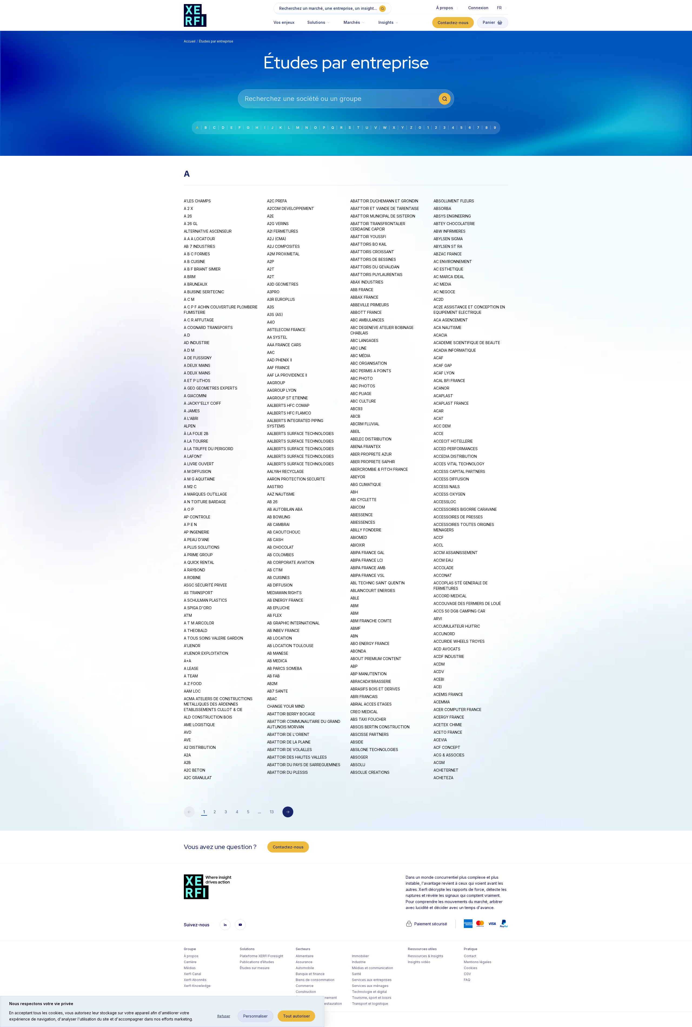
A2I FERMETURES (282, 231)
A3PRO (273, 291)
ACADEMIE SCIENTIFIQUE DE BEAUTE (467, 342)
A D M (189, 350)
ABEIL (355, 431)
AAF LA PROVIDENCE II (287, 375)
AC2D (439, 299)
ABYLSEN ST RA (448, 246)
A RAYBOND (194, 570)
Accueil (189, 41)
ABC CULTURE (363, 401)
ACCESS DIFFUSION (451, 479)
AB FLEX (274, 615)
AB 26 (272, 501)
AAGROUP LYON (281, 390)
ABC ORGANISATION (368, 363)
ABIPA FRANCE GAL (367, 552)
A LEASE (191, 668)
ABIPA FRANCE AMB (367, 567)
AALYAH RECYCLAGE (285, 471)
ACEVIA (440, 740)
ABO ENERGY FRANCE (370, 643)
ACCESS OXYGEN (449, 494)
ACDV (439, 671)
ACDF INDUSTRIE (449, 656)
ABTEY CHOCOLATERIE (454, 223)
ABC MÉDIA (360, 355)
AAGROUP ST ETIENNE (287, 398)
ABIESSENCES (362, 522)
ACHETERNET (446, 770)
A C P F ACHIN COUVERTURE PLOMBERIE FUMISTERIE (221, 310)
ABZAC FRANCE (448, 254)
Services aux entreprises (372, 980)
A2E (270, 216)
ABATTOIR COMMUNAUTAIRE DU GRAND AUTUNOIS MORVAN (303, 724)
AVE (187, 740)
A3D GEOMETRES (282, 284)
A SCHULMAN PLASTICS (205, 600)
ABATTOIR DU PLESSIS (287, 772)
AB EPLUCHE (278, 607)
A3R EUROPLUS (281, 299)
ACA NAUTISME (447, 327)
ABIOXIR (357, 545)
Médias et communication (372, 968)
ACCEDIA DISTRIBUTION (455, 456)
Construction (306, 992)
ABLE (354, 598)
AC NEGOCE (444, 291)
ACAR (439, 411)
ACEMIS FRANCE (448, 694)
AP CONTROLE (197, 517)
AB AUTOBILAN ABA (284, 509)
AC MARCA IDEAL (449, 276)
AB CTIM (274, 570)
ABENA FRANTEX (365, 446)
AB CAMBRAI (278, 524)
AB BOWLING (278, 517)
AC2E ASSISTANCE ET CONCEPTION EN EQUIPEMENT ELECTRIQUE (469, 310)
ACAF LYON (444, 373)
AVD (187, 732)
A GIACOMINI (195, 395)
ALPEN (189, 426)
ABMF (355, 628)
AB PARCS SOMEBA (284, 668)
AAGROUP (276, 382)
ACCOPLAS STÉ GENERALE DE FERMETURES (461, 586)
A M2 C (190, 486)
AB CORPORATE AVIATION (290, 562)
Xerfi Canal (192, 974)
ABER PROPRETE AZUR (371, 454)
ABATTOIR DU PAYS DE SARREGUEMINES (303, 764)
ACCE (439, 433)
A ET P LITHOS (197, 380)
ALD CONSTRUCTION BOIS (208, 717)
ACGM (439, 762)
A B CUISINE (194, 261)
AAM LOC (192, 691)
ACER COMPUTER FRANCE (457, 709)
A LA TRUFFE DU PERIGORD (208, 448)
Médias (190, 968)
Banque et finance (310, 974)
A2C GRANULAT (198, 777)
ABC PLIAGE (360, 393)
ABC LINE (358, 348)
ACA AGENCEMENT (451, 320)
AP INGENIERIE (196, 532)
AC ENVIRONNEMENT (453, 261)
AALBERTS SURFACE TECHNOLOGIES (300, 433)
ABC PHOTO (361, 378)
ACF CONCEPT (447, 747)
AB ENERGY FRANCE (285, 600)
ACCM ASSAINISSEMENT (456, 552)
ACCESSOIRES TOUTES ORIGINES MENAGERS (464, 527)
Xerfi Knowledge (197, 986)
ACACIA (440, 335)
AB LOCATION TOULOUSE (290, 645)
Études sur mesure (255, 968)
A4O (271, 322)
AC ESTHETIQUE (448, 269)
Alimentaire (305, 956)
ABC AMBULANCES (367, 320)
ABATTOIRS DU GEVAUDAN (374, 267)
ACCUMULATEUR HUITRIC (457, 626)
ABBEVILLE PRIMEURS (369, 304)
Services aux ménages (370, 986)
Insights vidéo (419, 962)
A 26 (188, 216)
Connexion (478, 7)
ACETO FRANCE (448, 732)
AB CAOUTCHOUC (283, 532)
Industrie (359, 962)
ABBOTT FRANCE (366, 312)
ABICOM (357, 507)
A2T (270, 269)
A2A (187, 755)
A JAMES (192, 411)
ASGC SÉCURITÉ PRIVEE (205, 585)
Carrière (190, 962)
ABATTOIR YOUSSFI (368, 236)
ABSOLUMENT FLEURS (454, 201)
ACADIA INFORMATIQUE (455, 350)
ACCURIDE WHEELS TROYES (459, 641)
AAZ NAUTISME (281, 494)
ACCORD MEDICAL (450, 596)
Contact (470, 956)
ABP (354, 666)
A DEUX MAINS (197, 365)
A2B (187, 762)
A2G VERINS (278, 223)
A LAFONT (193, 456)
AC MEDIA (442, 284)
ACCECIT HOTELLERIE (453, 441)
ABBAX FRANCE (364, 297)
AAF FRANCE (278, 367)
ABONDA (358, 651)
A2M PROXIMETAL (283, 254)
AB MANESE (277, 653)
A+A (187, 661)
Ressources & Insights (425, 956)
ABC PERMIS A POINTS (370, 370)
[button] (319, 25)
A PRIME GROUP (198, 554)
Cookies (470, 968)
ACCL (438, 545)
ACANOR (441, 388)
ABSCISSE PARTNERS (369, 734)
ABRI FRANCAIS (364, 696)
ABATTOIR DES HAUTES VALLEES (297, 757)
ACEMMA (442, 702)
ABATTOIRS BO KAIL (368, 244)
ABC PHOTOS (362, 386)
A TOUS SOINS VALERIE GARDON (213, 638)
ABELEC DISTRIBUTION (370, 439)
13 (272, 811)
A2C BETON (194, 770)
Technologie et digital (369, 992)
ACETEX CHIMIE (448, 724)
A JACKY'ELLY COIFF (202, 403)
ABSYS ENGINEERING (452, 216)
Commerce (305, 986)
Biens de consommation (315, 980)
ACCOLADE (444, 567)
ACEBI (439, 679)
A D (187, 335)
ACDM (439, 664)
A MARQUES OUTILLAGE (205, 494)
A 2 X (188, 208)
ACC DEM (442, 426)
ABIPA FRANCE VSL (367, 575)
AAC (271, 352)
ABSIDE (356, 742)
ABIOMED (358, 537)
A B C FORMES (197, 254)
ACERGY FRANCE (449, 717)
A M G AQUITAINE (199, 479)
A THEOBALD (195, 630)
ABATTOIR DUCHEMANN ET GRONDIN (384, 201)
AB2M (272, 683)
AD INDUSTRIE (196, 342)
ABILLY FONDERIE (365, 530)
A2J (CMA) (276, 238)
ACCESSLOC (445, 501)
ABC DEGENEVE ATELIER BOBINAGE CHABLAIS (382, 330)
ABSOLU (357, 764)
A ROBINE (192, 577)
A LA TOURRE (196, 441)
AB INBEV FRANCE (283, 630)
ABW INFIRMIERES (449, 231)
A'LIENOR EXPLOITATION (206, 653)
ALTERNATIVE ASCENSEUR (208, 231)
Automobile (305, 968)
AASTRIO (275, 486)
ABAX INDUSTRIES (366, 282)
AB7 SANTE (277, 691)
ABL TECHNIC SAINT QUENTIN (377, 583)
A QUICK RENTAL (199, 562)
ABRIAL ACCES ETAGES (371, 704)
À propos (191, 956)
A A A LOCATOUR (199, 238)
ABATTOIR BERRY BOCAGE (291, 714)
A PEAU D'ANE (196, 539)
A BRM (189, 276)
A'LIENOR (192, 645)
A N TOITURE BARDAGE (205, 501)
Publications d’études (257, 962)
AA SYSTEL (277, 337)
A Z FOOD (193, 683)
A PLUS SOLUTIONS (201, 547)
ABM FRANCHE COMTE (371, 620)
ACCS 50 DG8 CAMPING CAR (459, 611)
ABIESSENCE (361, 514)
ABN (354, 636)
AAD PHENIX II (279, 360)
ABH (354, 492)
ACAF (438, 358)
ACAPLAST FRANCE (451, 403)
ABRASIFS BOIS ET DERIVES (375, 689)
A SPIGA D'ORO (198, 607)
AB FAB (273, 676)
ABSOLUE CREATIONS (370, 772)
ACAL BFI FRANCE (449, 380)
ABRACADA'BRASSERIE (370, 681)
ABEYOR (357, 477)
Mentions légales (477, 962)
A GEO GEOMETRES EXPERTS (210, 388)
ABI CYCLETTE (363, 499)
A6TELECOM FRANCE (286, 329)
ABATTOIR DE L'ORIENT (288, 734)
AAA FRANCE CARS (284, 345)
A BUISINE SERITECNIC (204, 291)
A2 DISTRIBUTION (200, 747)
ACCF (439, 537)
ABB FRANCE (361, 289)
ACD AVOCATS (447, 649)
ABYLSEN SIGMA (448, 238)
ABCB (355, 416)
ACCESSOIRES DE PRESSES (458, 517)
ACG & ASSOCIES (449, 755)
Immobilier (360, 956)
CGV (467, 974)
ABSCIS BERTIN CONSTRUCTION (380, 727)
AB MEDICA (277, 661)
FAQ (467, 980)
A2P (270, 261)
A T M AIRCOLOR (199, 623)
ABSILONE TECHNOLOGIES (374, 749)
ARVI (438, 618)
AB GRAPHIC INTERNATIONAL (293, 623)
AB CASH (275, 539)
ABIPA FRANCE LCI (366, 560)
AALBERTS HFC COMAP (288, 405)
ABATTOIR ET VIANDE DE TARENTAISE (384, 208)
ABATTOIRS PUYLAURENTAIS (376, 274)
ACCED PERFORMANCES (456, 448)
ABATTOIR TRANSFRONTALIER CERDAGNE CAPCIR (377, 226)
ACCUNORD (444, 633)
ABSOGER (359, 757)
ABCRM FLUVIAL (364, 424)
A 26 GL (191, 223)
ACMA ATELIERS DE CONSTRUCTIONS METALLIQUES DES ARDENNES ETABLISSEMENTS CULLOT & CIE (218, 704)
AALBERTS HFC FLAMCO (289, 413)
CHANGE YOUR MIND (286, 706)
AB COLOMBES (280, 554)
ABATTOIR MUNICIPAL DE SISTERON (382, 216)
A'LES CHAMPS (197, 201)
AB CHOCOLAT (280, 547)
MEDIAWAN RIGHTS (284, 592)
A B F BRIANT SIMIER (202, 269)
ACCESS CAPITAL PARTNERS (459, 471)
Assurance (304, 962)
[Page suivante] (287, 812)
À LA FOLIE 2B (196, 433)
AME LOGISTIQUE (199, 724)
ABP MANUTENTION (368, 674)
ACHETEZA (443, 777)
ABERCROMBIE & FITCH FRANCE (379, 469)
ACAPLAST (443, 395)
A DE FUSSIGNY (198, 358)
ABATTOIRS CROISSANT (372, 251)
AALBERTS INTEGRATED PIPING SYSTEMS (295, 423)
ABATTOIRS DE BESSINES (373, 259)
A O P (189, 509)
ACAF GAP (443, 365)
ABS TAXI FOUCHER (368, 719)
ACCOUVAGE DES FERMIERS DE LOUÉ (467, 603)
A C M (189, 299)
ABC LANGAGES (364, 340)
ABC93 (356, 408)
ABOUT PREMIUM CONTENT (375, 658)
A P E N (190, 524)
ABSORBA (442, 208)
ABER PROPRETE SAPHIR (372, 461)
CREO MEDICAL (364, 711)
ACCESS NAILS (447, 486)
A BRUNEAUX (196, 284)
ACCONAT (443, 575)
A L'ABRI (191, 418)
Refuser (223, 1016)
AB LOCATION (279, 638)
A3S (270, 307)
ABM (354, 605)
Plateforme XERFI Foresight (261, 956)
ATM (188, 615)
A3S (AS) (275, 314)
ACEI (438, 686)
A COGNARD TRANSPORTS (208, 327)
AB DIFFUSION (279, 585)
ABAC (272, 698)
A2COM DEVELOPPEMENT (290, 208)
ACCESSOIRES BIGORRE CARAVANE (465, 509)
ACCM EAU (443, 560)
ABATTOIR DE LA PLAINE (289, 742)
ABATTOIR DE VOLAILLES (289, 749)
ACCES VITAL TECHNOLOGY (459, 464)
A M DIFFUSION (197, 471)
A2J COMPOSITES (283, 246)
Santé (356, 974)
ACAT (439, 418)
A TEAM (191, 676)
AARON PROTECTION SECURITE (296, 479)
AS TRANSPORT (198, 592)
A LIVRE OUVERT (199, 464)
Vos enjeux (284, 22)
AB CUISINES (278, 577)
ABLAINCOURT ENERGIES (372, 590)
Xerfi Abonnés (195, 980)
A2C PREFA (277, 201)
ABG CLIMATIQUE (365, 484)
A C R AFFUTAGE (199, 320)
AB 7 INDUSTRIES (199, 246)
